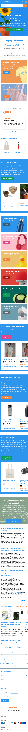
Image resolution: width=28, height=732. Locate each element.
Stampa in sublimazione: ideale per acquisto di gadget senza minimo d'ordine (11, 624)
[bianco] (25, 361)
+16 (14, 361)
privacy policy (14, 692)
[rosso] (9, 361)
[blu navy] (9, 423)
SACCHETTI (20, 647)
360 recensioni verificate (14, 710)
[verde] (7, 423)
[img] (15, 112)
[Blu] (23, 423)
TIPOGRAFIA (7, 647)
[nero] (3, 361)
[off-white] (7, 361)
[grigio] (11, 361)
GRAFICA (14, 652)
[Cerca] (25, 5)
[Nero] (21, 423)
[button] (13, 132)
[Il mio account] (22, 2)
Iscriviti (5, 700)
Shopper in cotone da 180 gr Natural (10, 481)
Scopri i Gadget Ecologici (14, 29)
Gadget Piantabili (7, 178)
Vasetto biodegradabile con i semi (10, 201)
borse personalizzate (16, 592)
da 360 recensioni (7, 113)
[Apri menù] (2, 2)
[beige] (3, 484)
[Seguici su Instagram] (5, 716)
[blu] (5, 361)
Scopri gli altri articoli (21, 606)
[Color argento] (27, 423)
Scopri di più (6, 337)
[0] (25, 2)
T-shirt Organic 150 (7, 359)
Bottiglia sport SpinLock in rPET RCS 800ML (9, 420)
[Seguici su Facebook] (2, 716)
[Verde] (25, 423)
